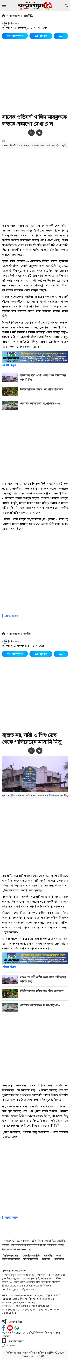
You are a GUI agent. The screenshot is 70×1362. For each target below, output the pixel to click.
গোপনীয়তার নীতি (31, 1255)
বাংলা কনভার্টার (30, 1259)
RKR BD (43, 1356)
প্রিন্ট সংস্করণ (17, 36)
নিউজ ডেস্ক (13, 23)
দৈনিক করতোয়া (11, 1255)
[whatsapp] (16, 1328)
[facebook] (4, 1328)
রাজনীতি (28, 16)
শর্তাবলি (48, 1255)
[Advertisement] (35, 79)
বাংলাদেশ (14, 16)
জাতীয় (27, 634)
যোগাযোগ (59, 1259)
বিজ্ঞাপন (46, 1259)
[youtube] (10, 1328)
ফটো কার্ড (43, 36)
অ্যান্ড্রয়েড (10, 1345)
